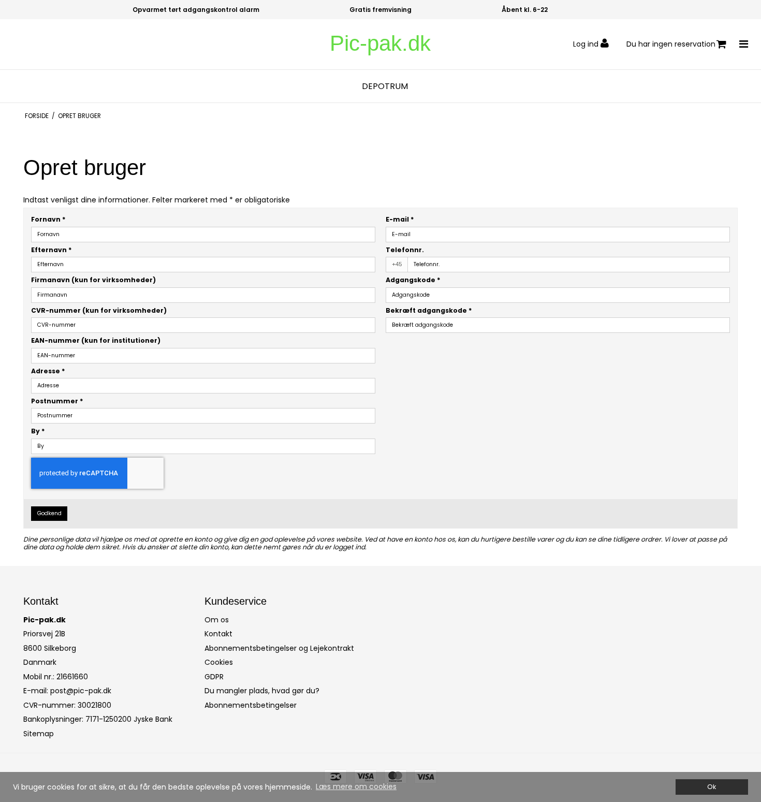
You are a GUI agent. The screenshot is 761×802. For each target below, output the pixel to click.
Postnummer (57, 401)
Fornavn (48, 219)
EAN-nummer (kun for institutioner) (95, 340)
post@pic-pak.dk (80, 691)
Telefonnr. (405, 250)
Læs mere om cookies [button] (356, 786)
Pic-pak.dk (380, 43)
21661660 (72, 677)
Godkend (49, 513)
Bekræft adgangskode (429, 310)
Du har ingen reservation (670, 44)
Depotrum (385, 86)
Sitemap (38, 733)
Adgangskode (413, 280)
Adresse (48, 371)
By (38, 431)
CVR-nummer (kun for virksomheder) (99, 310)
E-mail (400, 219)
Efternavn (51, 250)
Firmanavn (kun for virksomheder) (93, 280)
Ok (711, 786)
